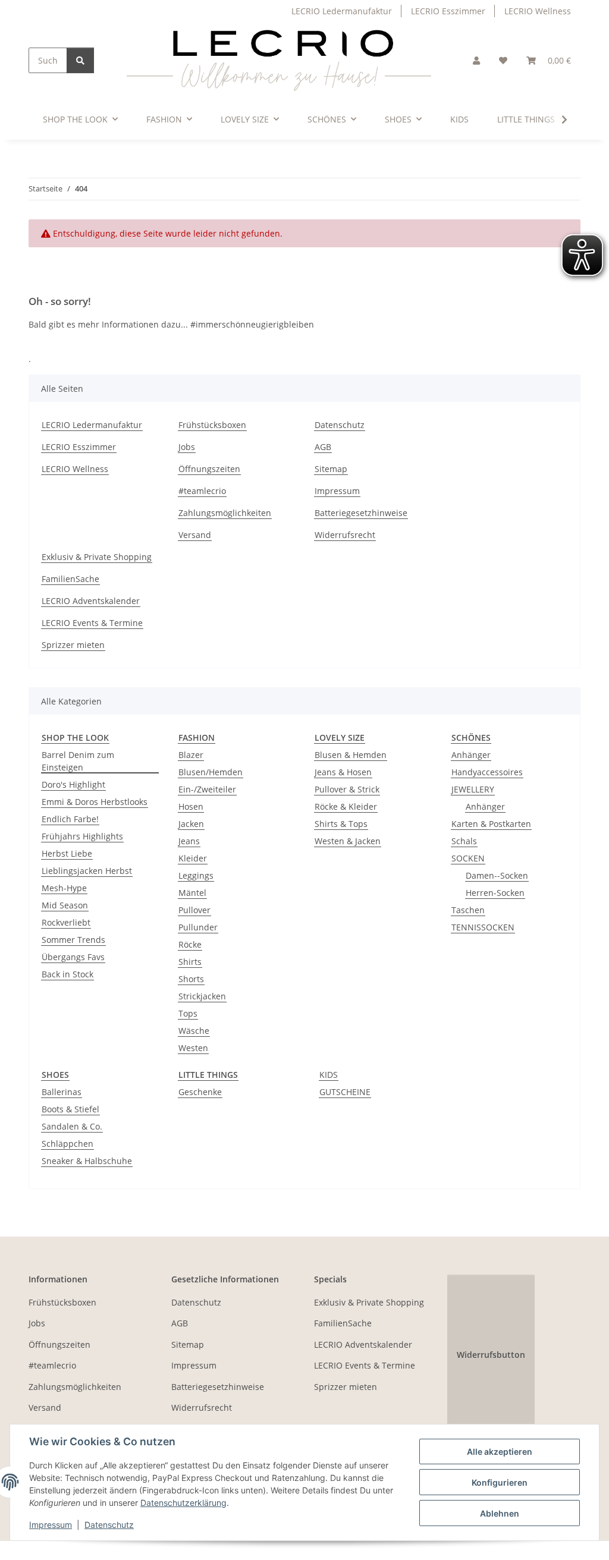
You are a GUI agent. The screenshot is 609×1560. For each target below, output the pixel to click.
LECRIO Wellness (537, 11)
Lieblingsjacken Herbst (87, 870)
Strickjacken (202, 996)
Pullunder (198, 927)
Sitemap (331, 468)
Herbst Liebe (67, 853)
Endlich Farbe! (70, 819)
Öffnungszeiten (209, 468)
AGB (323, 446)
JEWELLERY (472, 789)
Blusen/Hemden (210, 772)
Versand (194, 534)
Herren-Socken (495, 892)
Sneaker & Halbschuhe (87, 1160)
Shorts (191, 979)
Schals (464, 841)
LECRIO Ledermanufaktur (341, 11)
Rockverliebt (66, 922)
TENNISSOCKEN (482, 927)
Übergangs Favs (73, 957)
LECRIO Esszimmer (448, 11)
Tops (187, 1013)
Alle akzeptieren (499, 1451)
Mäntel (192, 892)
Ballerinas (61, 1091)
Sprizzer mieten (73, 644)
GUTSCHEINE (345, 1091)
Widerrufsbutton (491, 1354)
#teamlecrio (202, 490)
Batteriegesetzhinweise (361, 512)
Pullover (194, 910)
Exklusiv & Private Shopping (97, 556)
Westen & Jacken (348, 841)
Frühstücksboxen (212, 424)
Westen (193, 1047)
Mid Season (65, 905)
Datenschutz (109, 1525)
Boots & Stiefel (70, 1109)
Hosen (190, 806)
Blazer (190, 754)
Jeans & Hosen (343, 772)
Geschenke (200, 1091)
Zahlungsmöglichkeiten (224, 512)
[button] (476, 60)
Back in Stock (67, 974)
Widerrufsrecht (345, 534)
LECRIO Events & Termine (92, 622)
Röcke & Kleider (346, 806)
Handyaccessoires (487, 772)
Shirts (190, 961)
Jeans (189, 841)
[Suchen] (80, 60)
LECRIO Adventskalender (91, 600)
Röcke (190, 944)
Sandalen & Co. (72, 1126)
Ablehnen (499, 1513)
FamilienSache (70, 578)
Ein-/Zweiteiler (207, 789)
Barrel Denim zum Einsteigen (78, 761)
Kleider (192, 858)
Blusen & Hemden (351, 754)
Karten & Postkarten (491, 823)
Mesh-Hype (64, 888)
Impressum (50, 1525)
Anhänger (471, 754)
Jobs (186, 446)
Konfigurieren (500, 1482)
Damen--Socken (497, 875)
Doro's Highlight (73, 784)
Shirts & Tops (341, 823)
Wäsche (193, 1030)
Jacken (191, 823)
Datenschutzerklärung (183, 1503)
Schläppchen (67, 1143)
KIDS (328, 1074)
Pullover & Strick (347, 789)
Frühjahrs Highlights (82, 836)
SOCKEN (468, 858)
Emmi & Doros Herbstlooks (94, 801)
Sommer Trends (73, 939)
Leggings (196, 875)
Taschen (468, 910)
